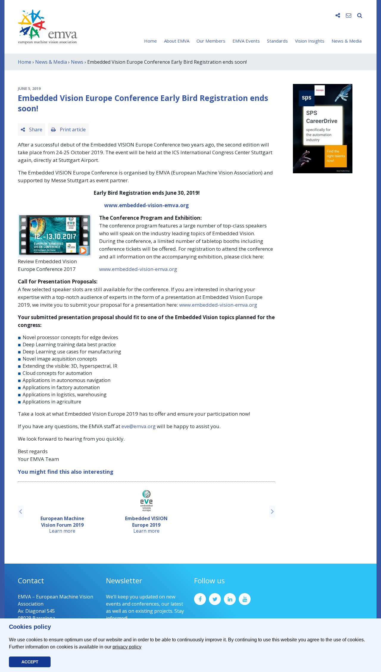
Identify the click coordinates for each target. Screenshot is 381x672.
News (77, 62)
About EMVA (176, 41)
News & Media (347, 41)
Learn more (62, 531)
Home (150, 41)
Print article (72, 129)
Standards (277, 41)
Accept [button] (29, 661)
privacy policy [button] (127, 646)
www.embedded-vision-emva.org (146, 205)
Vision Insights (309, 41)
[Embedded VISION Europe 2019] (146, 501)
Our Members (210, 41)
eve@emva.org (138, 426)
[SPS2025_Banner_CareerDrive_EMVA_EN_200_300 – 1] (322, 128)
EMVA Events (246, 41)
